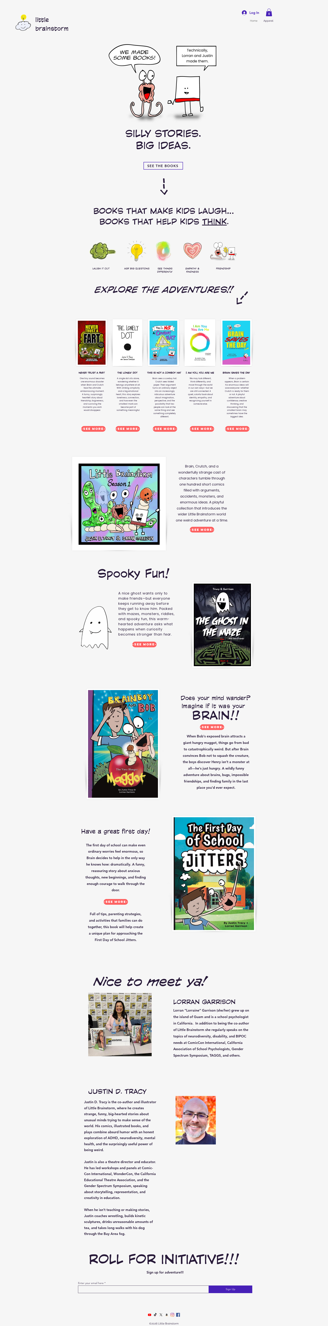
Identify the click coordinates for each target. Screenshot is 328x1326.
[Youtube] (149, 1315)
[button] (269, 12)
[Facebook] (178, 1315)
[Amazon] (167, 1315)
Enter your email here (91, 1283)
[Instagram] (172, 1315)
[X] (161, 1315)
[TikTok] (155, 1315)
